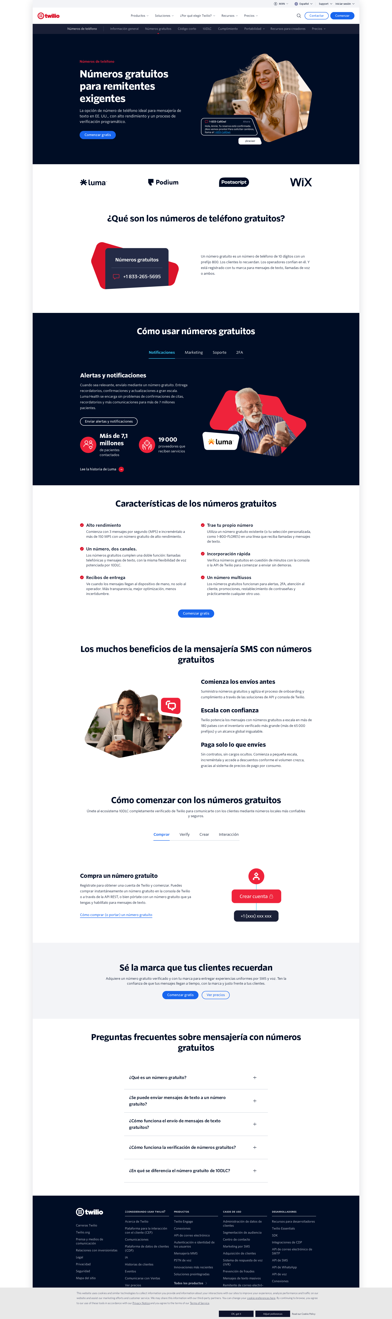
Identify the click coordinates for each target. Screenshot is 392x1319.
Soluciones (162, 15)
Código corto (187, 28)
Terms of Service (199, 1303)
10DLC (207, 28)
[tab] (162, 354)
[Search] (299, 16)
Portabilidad (252, 28)
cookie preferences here (261, 1298)
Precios (249, 15)
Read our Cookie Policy (303, 1313)
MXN (282, 3)
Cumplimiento (228, 28)
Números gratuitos (158, 28)
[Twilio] (49, 16)
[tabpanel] (196, 422)
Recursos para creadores (288, 28)
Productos (138, 15)
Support (324, 3)
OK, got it (236, 1313)
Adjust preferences (272, 1313)
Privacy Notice (141, 1303)
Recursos (228, 15)
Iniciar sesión (343, 3)
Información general (124, 28)
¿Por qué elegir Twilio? (196, 15)
